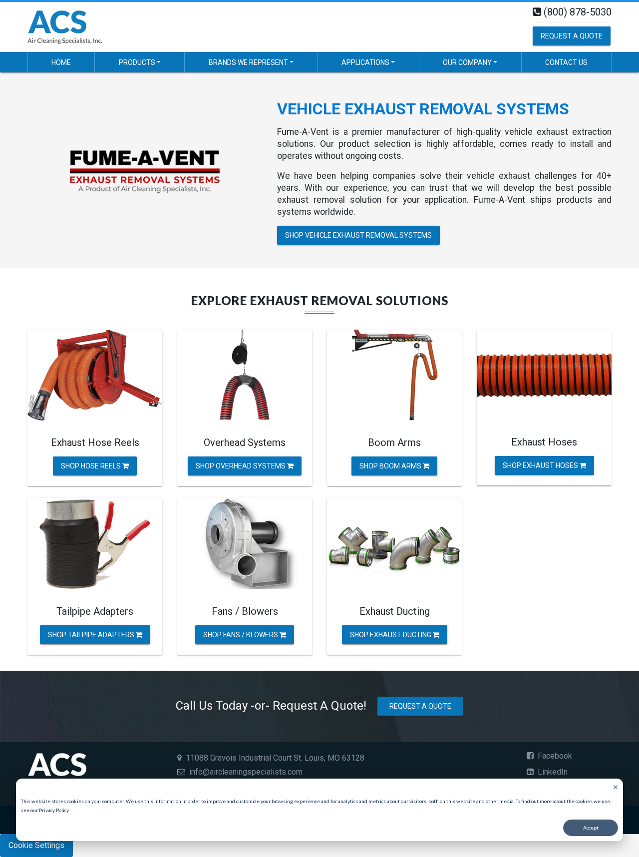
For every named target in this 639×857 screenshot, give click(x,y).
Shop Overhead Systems (241, 466)
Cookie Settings (36, 845)
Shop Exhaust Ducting (391, 634)
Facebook (554, 756)
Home (61, 62)
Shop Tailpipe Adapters (92, 634)
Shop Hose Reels (91, 466)
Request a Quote (572, 36)
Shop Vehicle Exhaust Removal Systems (358, 235)
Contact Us (566, 62)
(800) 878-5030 (578, 12)
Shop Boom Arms (391, 466)
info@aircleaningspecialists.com (246, 772)
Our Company (467, 62)
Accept (591, 828)
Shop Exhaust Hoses (541, 465)
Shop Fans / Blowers (241, 634)
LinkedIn (552, 772)
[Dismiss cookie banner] (615, 788)
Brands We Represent (248, 62)
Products (137, 62)
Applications (365, 62)
